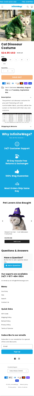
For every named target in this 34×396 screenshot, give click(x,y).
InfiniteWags (14, 384)
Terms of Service (7, 328)
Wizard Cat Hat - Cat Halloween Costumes (16, 233)
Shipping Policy (6, 317)
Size (2, 57)
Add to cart (17, 241)
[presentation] (2, 221)
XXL (5, 64)
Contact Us (5, 302)
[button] (2, 7)
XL (11, 60)
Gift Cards (4, 314)
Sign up (17, 352)
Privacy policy (12, 387)
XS (5, 60)
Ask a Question (14, 265)
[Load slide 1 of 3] (13, 39)
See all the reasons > (17, 138)
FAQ (2, 295)
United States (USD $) (16, 371)
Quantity (4, 68)
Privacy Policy (6, 325)
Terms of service (22, 387)
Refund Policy (6, 321)
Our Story (4, 291)
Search (3, 299)
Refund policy (24, 384)
